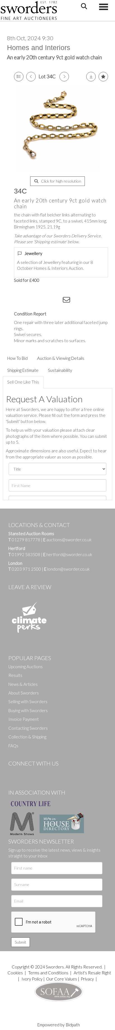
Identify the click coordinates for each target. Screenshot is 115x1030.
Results (15, 675)
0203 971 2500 (26, 568)
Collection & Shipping (27, 736)
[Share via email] (67, 300)
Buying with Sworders (28, 710)
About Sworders (23, 692)
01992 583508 (26, 554)
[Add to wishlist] (103, 76)
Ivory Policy (31, 978)
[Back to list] (18, 76)
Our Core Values (61, 978)
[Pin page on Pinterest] (44, 300)
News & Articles (23, 684)
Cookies (15, 972)
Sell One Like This (23, 381)
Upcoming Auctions (25, 666)
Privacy (87, 978)
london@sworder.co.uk (67, 568)
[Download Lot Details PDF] (91, 76)
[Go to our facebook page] (13, 772)
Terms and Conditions (48, 972)
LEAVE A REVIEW (29, 586)
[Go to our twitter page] (25, 772)
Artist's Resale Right (92, 972)
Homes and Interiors (38, 47)
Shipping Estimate (23, 370)
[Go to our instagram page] (56, 300)
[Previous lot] (31, 76)
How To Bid (17, 358)
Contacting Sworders (28, 728)
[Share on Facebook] (22, 300)
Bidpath (73, 1024)
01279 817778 (26, 539)
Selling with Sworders (27, 701)
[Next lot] (64, 76)
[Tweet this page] (33, 300)
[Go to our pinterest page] (36, 772)
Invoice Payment (23, 719)
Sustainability (60, 370)
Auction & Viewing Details (60, 358)
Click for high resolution (60, 181)
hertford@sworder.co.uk (69, 554)
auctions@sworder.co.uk (67, 539)
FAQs (13, 745)
